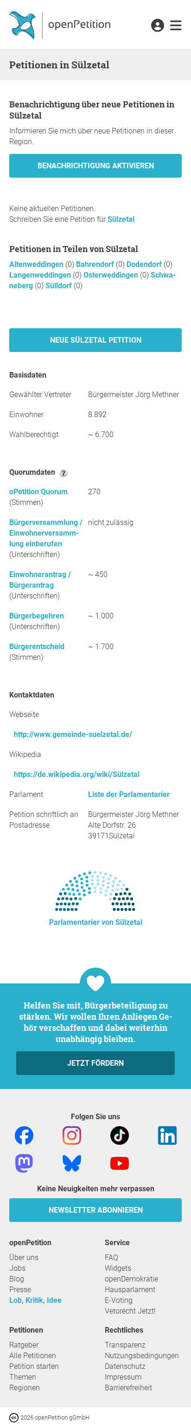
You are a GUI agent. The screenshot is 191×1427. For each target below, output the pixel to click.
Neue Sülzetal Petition (95, 340)
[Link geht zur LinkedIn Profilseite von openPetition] (167, 1134)
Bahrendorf (96, 264)
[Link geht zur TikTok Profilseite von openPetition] (119, 1134)
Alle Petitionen (32, 1355)
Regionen (24, 1387)
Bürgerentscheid (36, 646)
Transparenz (125, 1345)
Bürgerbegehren (36, 615)
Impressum (123, 1377)
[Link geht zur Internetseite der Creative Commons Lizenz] (14, 1417)
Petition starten (34, 1366)
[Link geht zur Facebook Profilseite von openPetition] (24, 1134)
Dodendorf (145, 264)
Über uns (23, 1257)
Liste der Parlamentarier (129, 794)
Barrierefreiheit (128, 1387)
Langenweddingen (41, 275)
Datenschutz (125, 1366)
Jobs (17, 1268)
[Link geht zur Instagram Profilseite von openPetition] (72, 1134)
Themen (22, 1377)
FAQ (111, 1257)
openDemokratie (131, 1278)
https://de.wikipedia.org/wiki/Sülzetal (77, 774)
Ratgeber (23, 1345)
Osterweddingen (111, 275)
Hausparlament (130, 1289)
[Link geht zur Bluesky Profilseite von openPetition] (72, 1162)
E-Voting (119, 1300)
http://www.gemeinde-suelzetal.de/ (73, 734)
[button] (157, 26)
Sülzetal (121, 219)
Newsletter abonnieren (96, 1210)
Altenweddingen (37, 264)
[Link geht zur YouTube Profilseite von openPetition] (119, 1162)
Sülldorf (59, 285)
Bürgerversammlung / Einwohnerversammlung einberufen (46, 533)
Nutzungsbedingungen (142, 1355)
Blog (16, 1278)
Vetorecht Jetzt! (130, 1311)
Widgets (118, 1268)
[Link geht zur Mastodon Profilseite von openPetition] (24, 1162)
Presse (20, 1289)
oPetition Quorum (38, 491)
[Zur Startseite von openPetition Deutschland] (61, 24)
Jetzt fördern (95, 1063)
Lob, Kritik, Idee (35, 1300)
